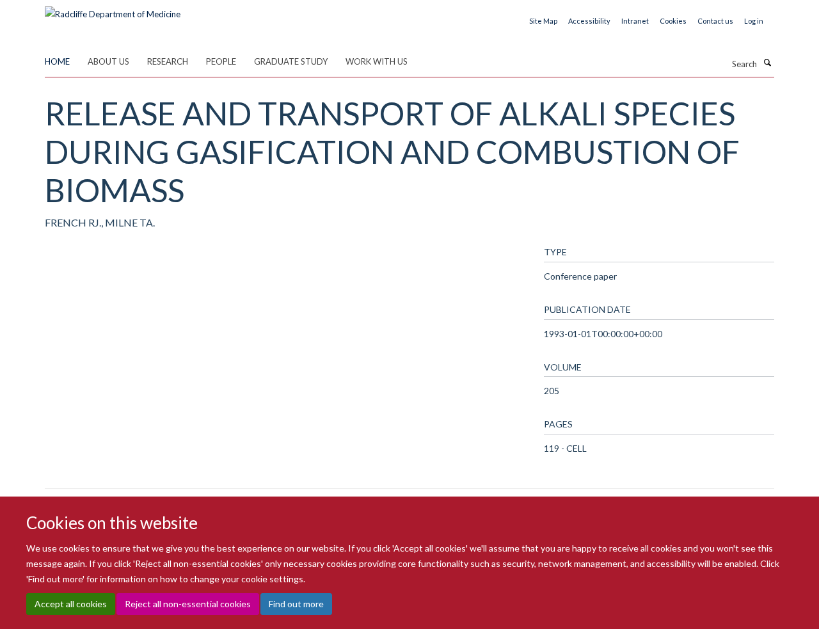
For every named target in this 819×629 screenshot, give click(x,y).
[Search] (767, 63)
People (221, 61)
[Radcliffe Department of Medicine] (112, 9)
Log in (753, 21)
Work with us (377, 61)
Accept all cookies (71, 603)
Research (167, 61)
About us (108, 61)
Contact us (715, 21)
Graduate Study (291, 61)
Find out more (296, 603)
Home (57, 61)
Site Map (543, 21)
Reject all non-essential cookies (188, 603)
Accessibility (589, 21)
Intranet (635, 21)
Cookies (673, 21)
